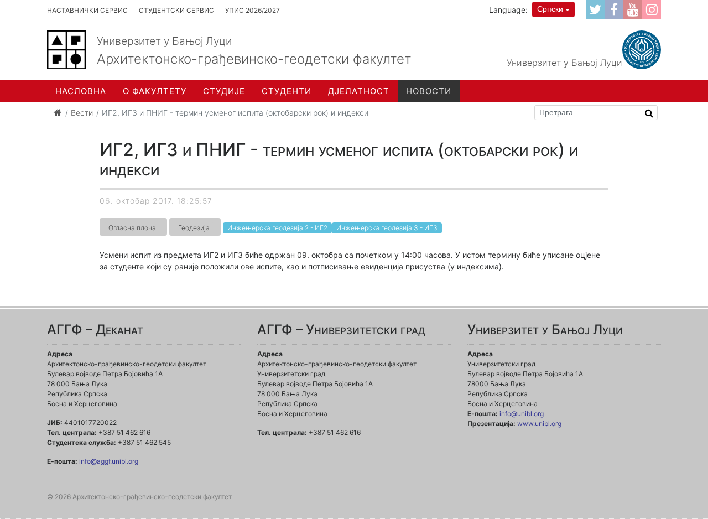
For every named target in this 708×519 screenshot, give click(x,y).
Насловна (80, 91)
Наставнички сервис (87, 10)
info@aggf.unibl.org (108, 461)
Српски (550, 8)
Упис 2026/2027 (252, 10)
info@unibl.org (521, 413)
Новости (428, 91)
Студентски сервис (176, 10)
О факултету (154, 91)
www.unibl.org (539, 423)
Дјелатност (358, 91)
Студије (224, 91)
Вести (82, 112)
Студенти (286, 91)
